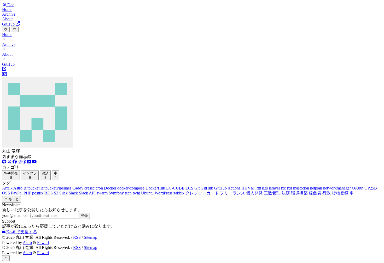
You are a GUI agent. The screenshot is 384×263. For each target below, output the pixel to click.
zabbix (179, 193)
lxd (290, 188)
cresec (90, 188)
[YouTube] (34, 162)
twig (137, 193)
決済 (286, 193)
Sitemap (90, 237)
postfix (38, 193)
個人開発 (255, 193)
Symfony (117, 193)
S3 (56, 193)
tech (129, 193)
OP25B (370, 188)
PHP (28, 193)
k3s (265, 188)
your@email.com (16, 215)
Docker (110, 188)
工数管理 (273, 193)
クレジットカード (202, 193)
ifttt (258, 188)
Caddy (78, 188)
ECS (189, 188)
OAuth (358, 188)
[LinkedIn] (29, 162)
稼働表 (315, 193)
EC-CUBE (175, 188)
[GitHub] (4, 162)
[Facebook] (15, 162)
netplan (316, 188)
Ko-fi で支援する (21, 232)
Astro (18, 188)
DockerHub (156, 188)
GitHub (207, 188)
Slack (74, 193)
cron (100, 188)
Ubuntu (148, 193)
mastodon (301, 188)
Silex (64, 193)
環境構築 (300, 193)
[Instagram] (20, 162)
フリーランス (233, 193)
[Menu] (14, 29)
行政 (327, 193)
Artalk (7, 188)
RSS (77, 237)
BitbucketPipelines (56, 188)
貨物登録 (341, 193)
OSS (6, 193)
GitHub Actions (227, 188)
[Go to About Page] (192, 110)
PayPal (17, 193)
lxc (284, 188)
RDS (49, 193)
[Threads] (24, 162)
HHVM (248, 188)
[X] (10, 162)
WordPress (164, 193)
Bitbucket (32, 188)
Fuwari (43, 242)
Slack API (88, 193)
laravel (275, 188)
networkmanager (337, 188)
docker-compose (131, 188)
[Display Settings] (6, 29)
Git (197, 188)
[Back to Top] (6, 258)
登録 (84, 216)
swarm (103, 193)
